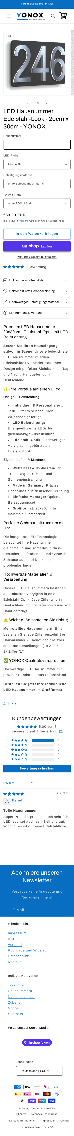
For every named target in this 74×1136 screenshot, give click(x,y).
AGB (12, 939)
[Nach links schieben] (27, 103)
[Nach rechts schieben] (46, 103)
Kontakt (14, 962)
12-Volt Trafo (12, 194)
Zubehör (15, 1002)
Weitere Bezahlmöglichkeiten (37, 256)
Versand (24, 221)
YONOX (35, 1108)
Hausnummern (20, 991)
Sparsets (15, 1014)
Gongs (13, 1008)
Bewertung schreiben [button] (37, 768)
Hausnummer (12, 135)
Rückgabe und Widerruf (28, 950)
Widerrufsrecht (34, 1127)
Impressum (17, 933)
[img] (13, 794)
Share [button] (11, 703)
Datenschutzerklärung (44, 1114)
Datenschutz (18, 956)
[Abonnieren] (61, 910)
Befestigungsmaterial (17, 175)
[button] (9, 16)
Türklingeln (17, 985)
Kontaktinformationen (22, 1120)
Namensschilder (21, 997)
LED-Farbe (10, 155)
